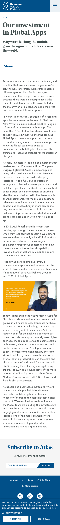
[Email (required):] (21, 465)
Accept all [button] (15, 519)
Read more (51, 507)
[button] (55, 6)
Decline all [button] (44, 519)
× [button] (57, 502)
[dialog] (30, 512)
